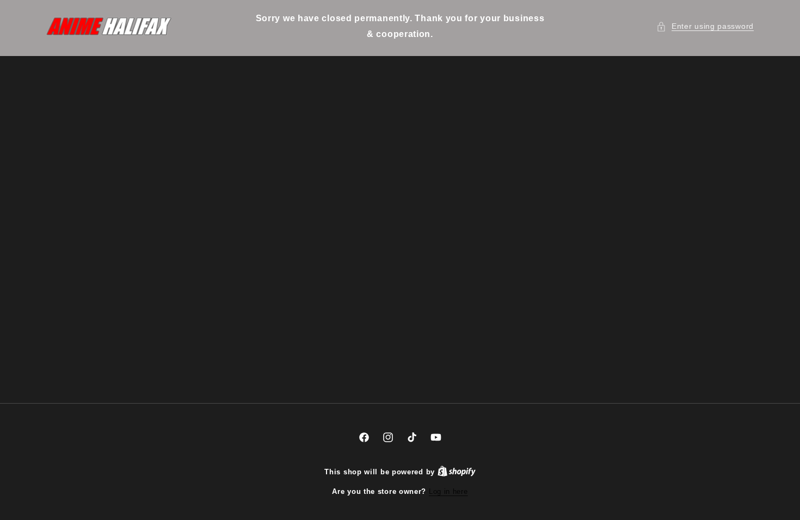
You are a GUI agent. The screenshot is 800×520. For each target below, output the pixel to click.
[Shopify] (457, 472)
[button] (705, 26)
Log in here (448, 491)
